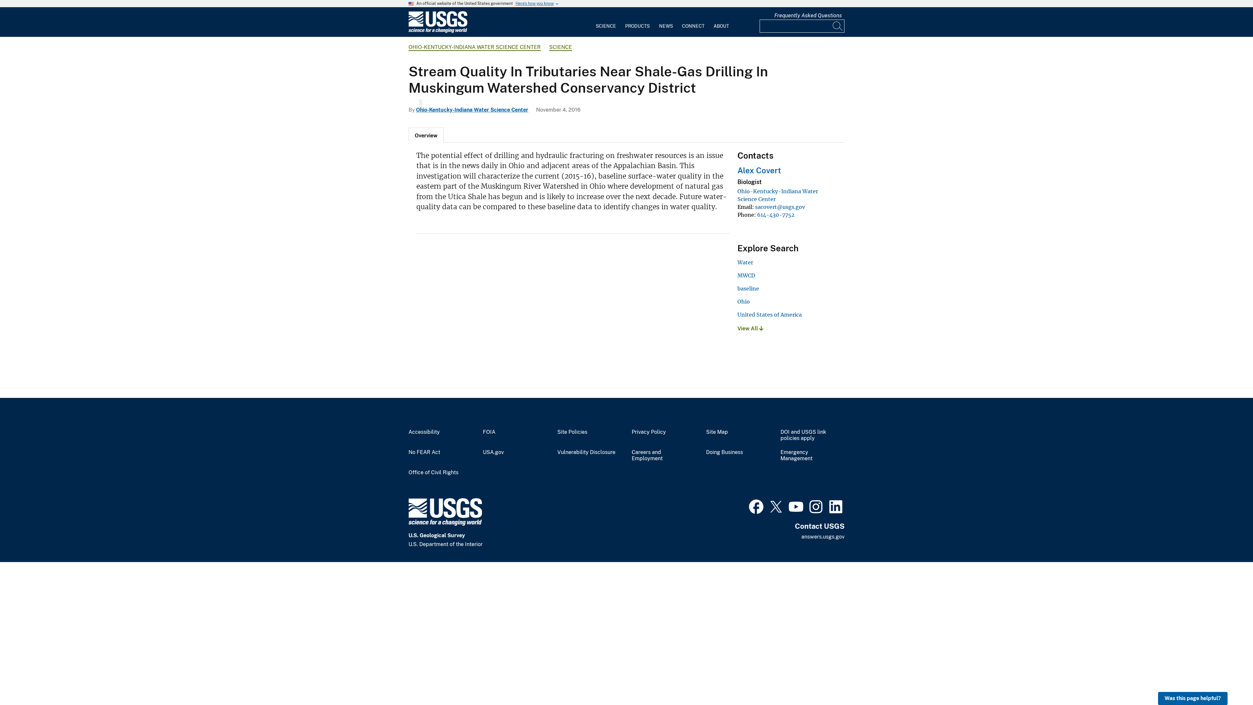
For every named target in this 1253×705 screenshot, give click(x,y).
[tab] (426, 135)
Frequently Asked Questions (808, 15)
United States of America (769, 314)
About (721, 26)
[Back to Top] (1229, 681)
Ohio (743, 301)
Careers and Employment (647, 455)
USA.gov (493, 452)
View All (748, 328)
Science (606, 26)
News (666, 26)
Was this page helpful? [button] (1193, 698)
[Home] (438, 31)
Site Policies (572, 432)
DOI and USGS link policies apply (803, 435)
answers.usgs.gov (822, 537)
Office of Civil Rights (433, 473)
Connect (693, 26)
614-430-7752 (776, 215)
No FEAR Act (424, 452)
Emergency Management (796, 455)
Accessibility (424, 432)
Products (637, 26)
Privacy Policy (649, 432)
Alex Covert (759, 170)
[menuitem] (606, 22)
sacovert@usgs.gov (780, 207)
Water (745, 262)
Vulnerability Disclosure (586, 452)
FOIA (489, 432)
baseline (748, 288)
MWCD (746, 275)
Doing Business (724, 452)
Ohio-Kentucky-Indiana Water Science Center (475, 47)
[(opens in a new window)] (756, 506)
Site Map (717, 432)
